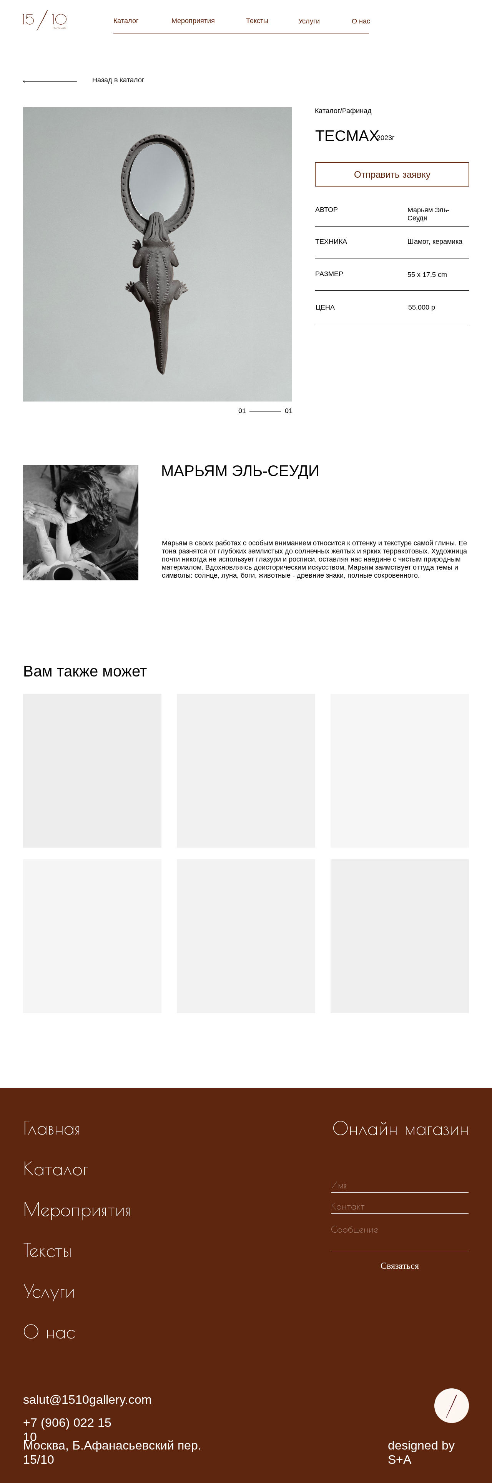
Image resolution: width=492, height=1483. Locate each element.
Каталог (126, 21)
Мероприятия (193, 21)
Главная (52, 1127)
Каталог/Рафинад (343, 111)
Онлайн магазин (400, 1128)
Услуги (309, 21)
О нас (361, 21)
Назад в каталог (118, 80)
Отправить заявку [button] (392, 174)
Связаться (400, 1266)
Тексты (257, 21)
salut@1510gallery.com (87, 1399)
